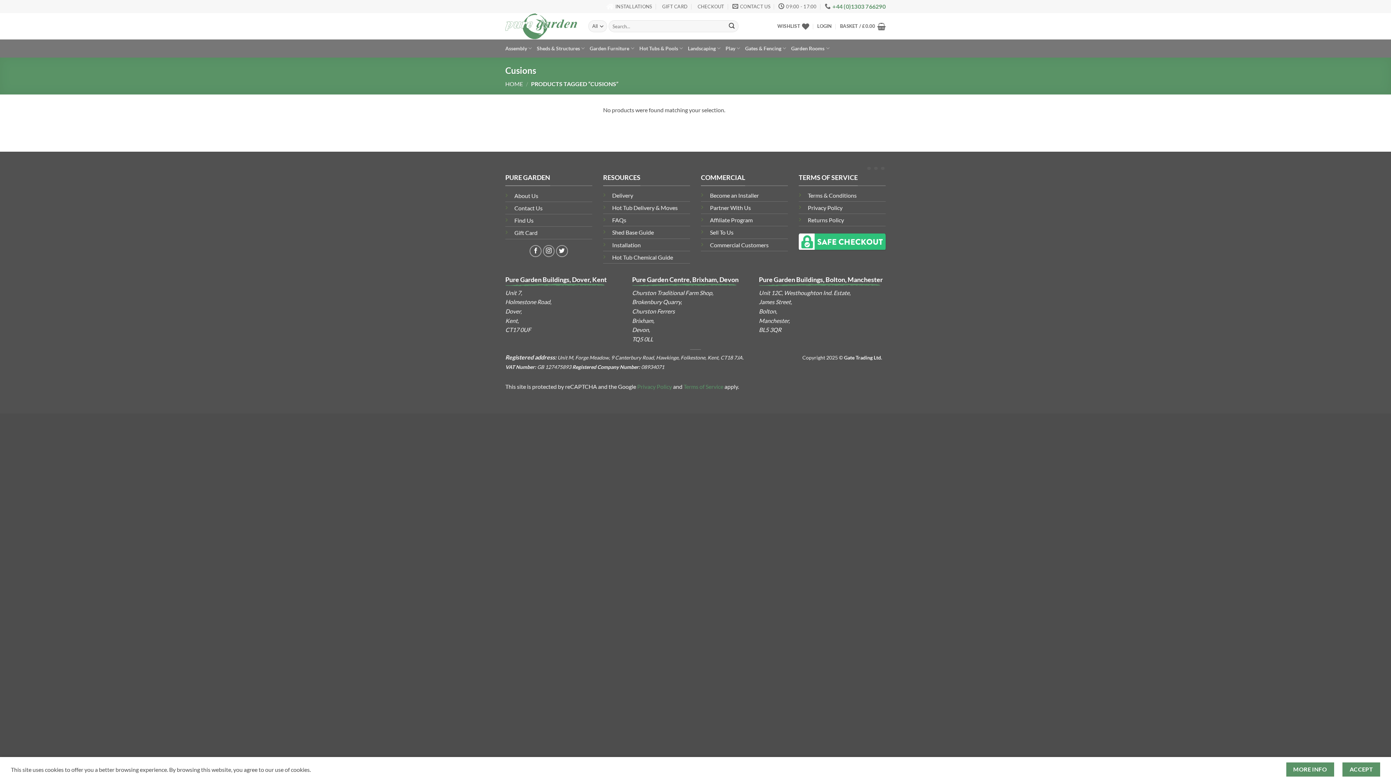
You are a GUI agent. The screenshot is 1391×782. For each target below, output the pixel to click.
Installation (626, 244)
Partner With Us (730, 207)
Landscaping (702, 48)
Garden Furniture (609, 48)
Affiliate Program (731, 219)
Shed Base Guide (633, 232)
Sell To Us (722, 232)
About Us (526, 195)
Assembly (516, 48)
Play (730, 48)
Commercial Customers (739, 244)
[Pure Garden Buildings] (541, 26)
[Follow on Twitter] (562, 251)
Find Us (524, 220)
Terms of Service (703, 386)
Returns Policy (826, 219)
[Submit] (732, 26)
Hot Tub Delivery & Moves (645, 207)
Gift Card (526, 232)
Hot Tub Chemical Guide (642, 257)
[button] (824, 26)
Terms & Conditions (832, 195)
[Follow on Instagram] (549, 251)
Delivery (622, 195)
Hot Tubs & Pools (658, 48)
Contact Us (528, 208)
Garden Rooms (807, 48)
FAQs (619, 219)
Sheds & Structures (558, 48)
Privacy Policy (825, 207)
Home (514, 83)
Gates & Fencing (763, 48)
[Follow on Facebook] (536, 251)
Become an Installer (734, 195)
